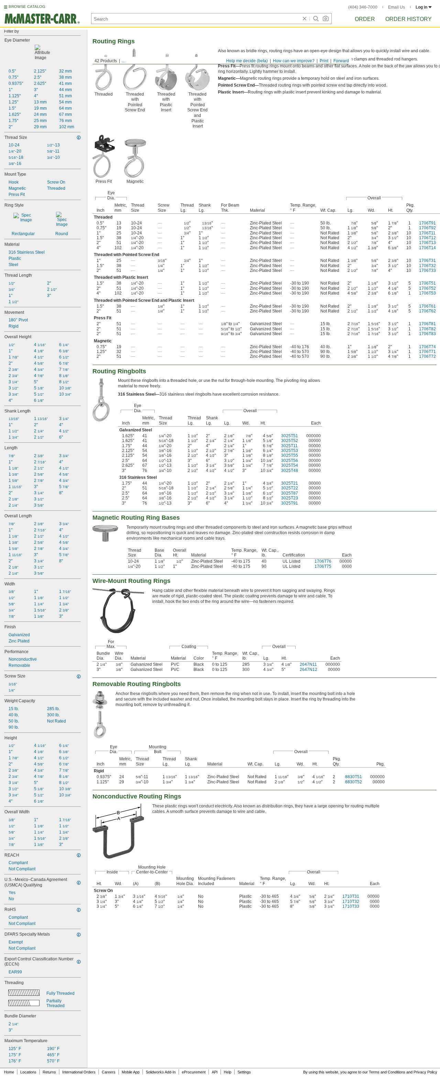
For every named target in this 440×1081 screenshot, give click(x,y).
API (215, 1072)
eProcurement (194, 1072)
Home (9, 1072)
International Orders (79, 1072)
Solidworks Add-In (161, 1072)
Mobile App (131, 1072)
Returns (49, 1072)
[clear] (304, 18)
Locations (28, 1072)
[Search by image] (325, 18)
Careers (109, 1072)
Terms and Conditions (387, 1072)
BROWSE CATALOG (27, 6)
